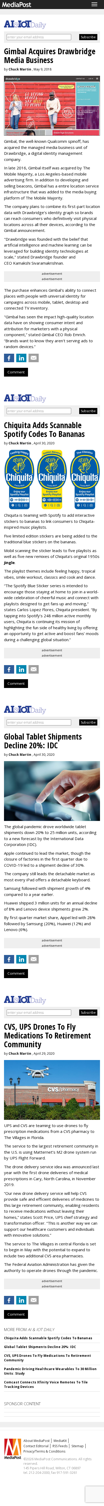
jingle (9, 562)
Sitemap (77, 1446)
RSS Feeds (60, 1446)
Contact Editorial (36, 1446)
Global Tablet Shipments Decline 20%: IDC (40, 1347)
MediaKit (60, 1440)
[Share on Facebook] (9, 358)
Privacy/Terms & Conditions (44, 1451)
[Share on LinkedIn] (21, 358)
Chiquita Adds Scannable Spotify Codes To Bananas (48, 1338)
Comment (16, 372)
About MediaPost (36, 1440)
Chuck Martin (20, 69)
